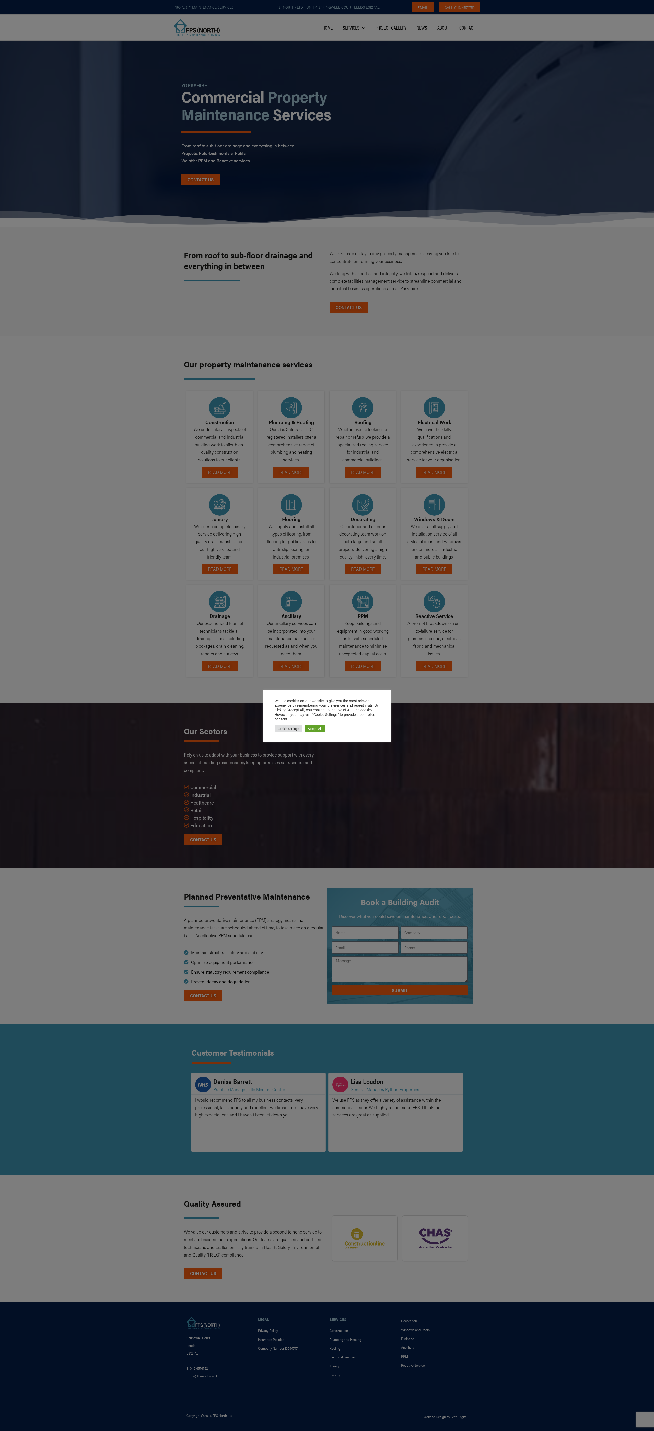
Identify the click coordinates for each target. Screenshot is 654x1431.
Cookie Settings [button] (288, 728)
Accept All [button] (315, 728)
